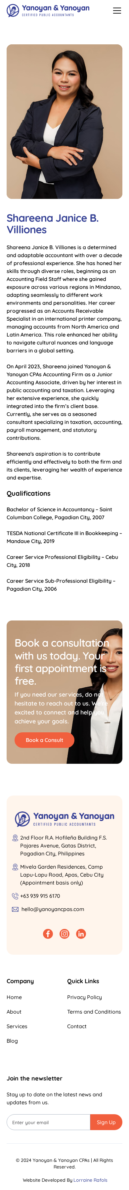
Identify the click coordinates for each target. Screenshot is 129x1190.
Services (17, 1026)
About (14, 1011)
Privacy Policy (84, 997)
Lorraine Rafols (90, 1180)
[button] (115, 11)
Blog (12, 1040)
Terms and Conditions (94, 1011)
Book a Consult (44, 740)
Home (14, 997)
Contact (77, 1026)
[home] (48, 10)
